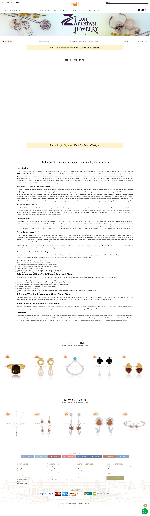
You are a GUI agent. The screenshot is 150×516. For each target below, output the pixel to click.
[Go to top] (145, 505)
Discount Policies (51, 467)
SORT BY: (126, 41)
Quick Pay (79, 475)
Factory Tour (20, 469)
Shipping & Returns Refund (84, 477)
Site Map (19, 473)
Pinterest (70, 456)
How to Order (80, 471)
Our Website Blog (22, 479)
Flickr (124, 456)
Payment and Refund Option (55, 473)
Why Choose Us (21, 471)
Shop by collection (78, 10)
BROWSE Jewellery (11, 10)
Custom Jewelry (96, 10)
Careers (19, 481)
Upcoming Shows (22, 475)
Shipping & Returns (82, 473)
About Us (19, 467)
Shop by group (43, 10)
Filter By (8, 41)
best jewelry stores (116, 194)
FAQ (78, 469)
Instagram (42, 456)
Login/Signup (64, 47)
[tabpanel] (16, 369)
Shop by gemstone (59, 10)
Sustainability (50, 477)
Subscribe (115, 478)
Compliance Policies (52, 479)
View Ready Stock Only (79, 41)
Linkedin (83, 456)
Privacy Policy (50, 471)
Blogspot (110, 456)
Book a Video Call (22, 483)
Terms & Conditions (52, 469)
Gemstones (20, 221)
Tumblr (96, 456)
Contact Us (80, 467)
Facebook (29, 456)
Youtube (56, 456)
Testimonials (50, 475)
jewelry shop (23, 192)
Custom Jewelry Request (24, 477)
